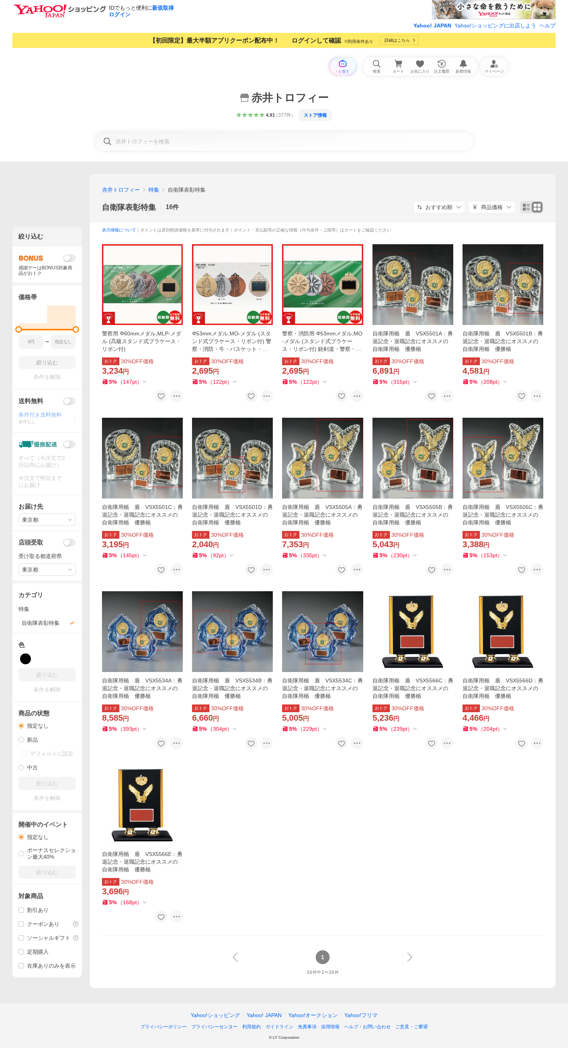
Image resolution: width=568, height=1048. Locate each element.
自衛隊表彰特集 (129, 207)
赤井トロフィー (121, 190)
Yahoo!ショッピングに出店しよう (495, 25)
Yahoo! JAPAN (432, 25)
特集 (153, 190)
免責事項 (307, 1026)
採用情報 (330, 1026)
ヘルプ (547, 25)
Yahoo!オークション (313, 1015)
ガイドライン (279, 1026)
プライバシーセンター (214, 1026)
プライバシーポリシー (163, 1026)
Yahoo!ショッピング (215, 1015)
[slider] (18, 329)
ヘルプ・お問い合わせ (367, 1026)
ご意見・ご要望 (411, 1026)
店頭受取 (31, 542)
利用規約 (251, 1026)
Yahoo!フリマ (361, 1015)
